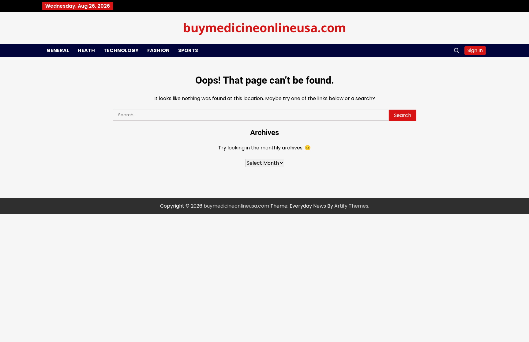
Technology (121, 50)
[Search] (456, 50)
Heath (86, 50)
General (58, 50)
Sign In (475, 50)
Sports (188, 50)
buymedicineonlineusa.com (264, 27)
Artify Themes (351, 205)
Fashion (158, 50)
